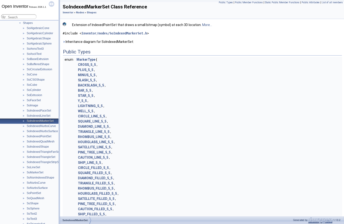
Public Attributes (311, 2)
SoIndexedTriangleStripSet (44, 162)
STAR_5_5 (85, 95)
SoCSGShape (36, 79)
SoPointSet (34, 193)
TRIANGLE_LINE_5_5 (94, 132)
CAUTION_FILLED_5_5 (95, 209)
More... (207, 25)
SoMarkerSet (35, 172)
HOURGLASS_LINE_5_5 (95, 142)
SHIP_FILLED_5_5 (91, 214)
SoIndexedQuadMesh (41, 141)
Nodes (80, 12)
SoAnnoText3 (35, 48)
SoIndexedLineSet (38, 115)
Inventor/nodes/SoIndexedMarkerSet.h (114, 33)
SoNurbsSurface (37, 188)
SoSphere (33, 208)
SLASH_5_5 (86, 80)
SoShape (33, 203)
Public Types (226, 2)
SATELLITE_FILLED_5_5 (96, 199)
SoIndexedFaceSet (39, 110)
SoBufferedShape (38, 64)
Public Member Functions (249, 2)
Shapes (28, 23)
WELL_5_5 (85, 111)
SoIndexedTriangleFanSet (43, 151)
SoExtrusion (34, 95)
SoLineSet (33, 167)
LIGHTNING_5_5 (90, 106)
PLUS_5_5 (85, 70)
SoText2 (32, 213)
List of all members (332, 2)
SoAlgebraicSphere (39, 43)
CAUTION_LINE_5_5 (93, 157)
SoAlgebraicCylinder (40, 33)
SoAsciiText (34, 54)
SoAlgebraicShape (39, 38)
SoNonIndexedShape (40, 177)
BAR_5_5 (84, 90)
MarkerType (86, 59)
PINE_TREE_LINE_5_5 (94, 152)
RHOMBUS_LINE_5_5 (94, 137)
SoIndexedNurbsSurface (42, 131)
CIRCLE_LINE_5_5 (91, 116)
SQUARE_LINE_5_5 (92, 121)
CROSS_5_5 (87, 65)
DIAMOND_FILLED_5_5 (95, 178)
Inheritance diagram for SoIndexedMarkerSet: (99, 42)
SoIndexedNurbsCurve (41, 126)
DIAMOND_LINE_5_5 (93, 126)
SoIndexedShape (38, 146)
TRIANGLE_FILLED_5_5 (95, 183)
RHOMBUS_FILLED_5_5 (95, 188)
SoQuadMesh (35, 198)
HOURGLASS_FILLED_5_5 (97, 193)
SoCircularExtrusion (39, 69)
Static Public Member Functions (282, 2)
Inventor (68, 12)
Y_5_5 (82, 101)
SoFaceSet (34, 100)
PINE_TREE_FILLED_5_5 (96, 204)
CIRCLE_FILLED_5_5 (93, 168)
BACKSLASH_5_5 (91, 85)
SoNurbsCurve (36, 182)
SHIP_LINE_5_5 (89, 162)
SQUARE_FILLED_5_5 (94, 173)
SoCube (32, 84)
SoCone (32, 74)
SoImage (32, 105)
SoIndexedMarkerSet (40, 121)
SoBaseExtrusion (38, 59)
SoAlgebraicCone (38, 28)
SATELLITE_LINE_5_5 (94, 147)
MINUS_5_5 (86, 75)
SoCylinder (34, 90)
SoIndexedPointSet (39, 136)
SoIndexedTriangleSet (41, 157)
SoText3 (32, 218)
